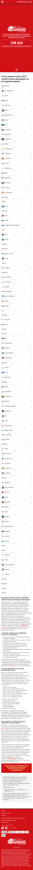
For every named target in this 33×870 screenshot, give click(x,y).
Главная (3, 810)
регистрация (4, 728)
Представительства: (8, 787)
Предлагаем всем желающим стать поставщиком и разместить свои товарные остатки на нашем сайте (16, 768)
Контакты (3, 815)
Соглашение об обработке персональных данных (13, 818)
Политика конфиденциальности (8, 820)
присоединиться (12, 665)
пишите (3, 628)
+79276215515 (23, 2)
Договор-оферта (5, 822)
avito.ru (14, 827)
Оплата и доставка (5, 813)
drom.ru (10, 827)
